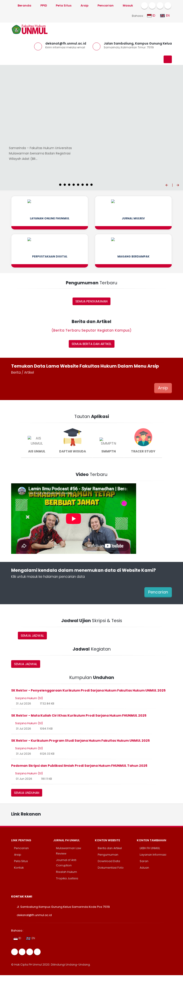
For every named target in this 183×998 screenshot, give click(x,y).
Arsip (163, 388)
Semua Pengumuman (91, 301)
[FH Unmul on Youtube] (167, 5)
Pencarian (158, 592)
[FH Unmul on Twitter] (152, 5)
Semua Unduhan (26, 792)
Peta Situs (21, 861)
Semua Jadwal (32, 635)
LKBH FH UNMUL (150, 848)
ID (153, 15)
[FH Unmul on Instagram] (160, 5)
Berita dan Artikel (110, 848)
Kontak (19, 868)
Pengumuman (108, 855)
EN (167, 15)
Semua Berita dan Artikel (92, 344)
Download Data (109, 861)
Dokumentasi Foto (111, 868)
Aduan (144, 868)
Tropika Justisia (67, 878)
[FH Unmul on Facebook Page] (144, 5)
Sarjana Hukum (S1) (29, 698)
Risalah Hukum (66, 872)
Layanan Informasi (153, 855)
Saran (144, 861)
